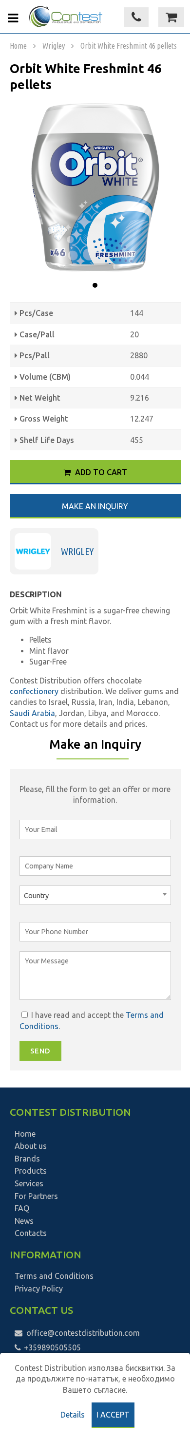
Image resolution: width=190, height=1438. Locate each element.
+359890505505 (51, 1347)
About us (31, 1146)
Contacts (31, 1233)
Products (31, 1170)
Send (40, 1051)
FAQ (22, 1208)
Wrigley (53, 45)
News (24, 1221)
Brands (27, 1158)
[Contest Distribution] (65, 16)
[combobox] (95, 895)
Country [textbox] (36, 896)
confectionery (35, 691)
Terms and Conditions (54, 1276)
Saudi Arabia (32, 713)
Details (72, 1414)
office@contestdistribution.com (83, 1332)
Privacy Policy (39, 1288)
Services (29, 1183)
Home (18, 45)
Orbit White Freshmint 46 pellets (128, 45)
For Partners (36, 1196)
